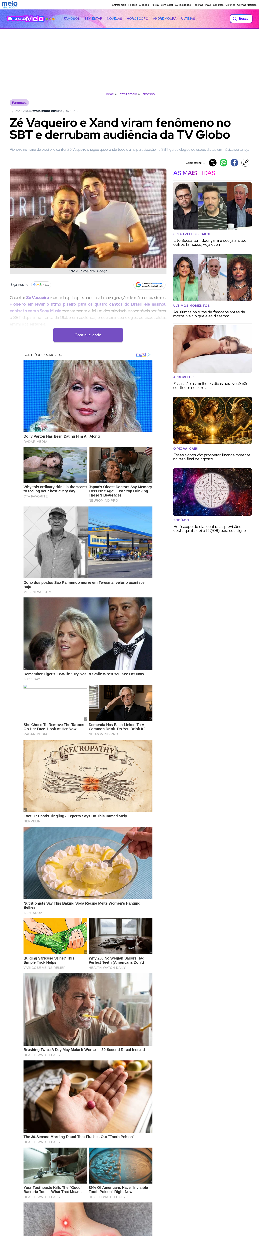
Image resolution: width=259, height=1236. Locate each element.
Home (109, 94)
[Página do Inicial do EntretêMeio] (25, 18)
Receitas (198, 4)
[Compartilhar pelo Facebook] (234, 162)
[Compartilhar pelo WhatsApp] (223, 162)
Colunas (230, 4)
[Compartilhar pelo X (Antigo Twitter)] (213, 162)
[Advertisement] (129, 57)
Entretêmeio (119, 4)
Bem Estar (167, 4)
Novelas (114, 18)
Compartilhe (196, 163)
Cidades (144, 4)
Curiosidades (183, 4)
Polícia (155, 4)
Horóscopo (137, 18)
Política (132, 4)
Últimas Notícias (247, 4)
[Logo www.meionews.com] (10, 5)
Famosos (72, 18)
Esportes (218, 4)
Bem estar (93, 18)
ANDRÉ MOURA (165, 18)
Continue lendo (88, 334)
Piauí (208, 4)
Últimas (188, 18)
